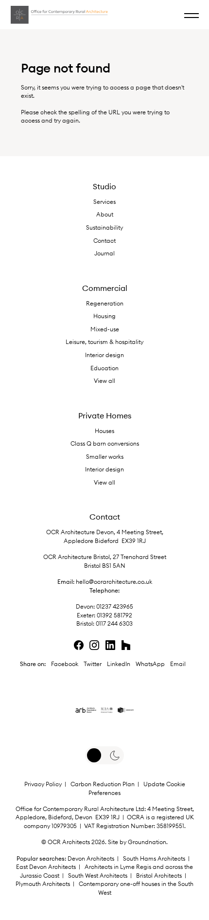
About (104, 214)
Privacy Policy (43, 784)
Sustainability (104, 227)
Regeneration (104, 303)
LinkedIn (118, 663)
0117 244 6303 (114, 623)
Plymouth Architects (43, 883)
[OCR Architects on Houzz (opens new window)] (133, 11)
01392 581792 (114, 615)
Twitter (93, 663)
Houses (104, 430)
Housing (104, 316)
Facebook (64, 663)
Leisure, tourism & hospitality (104, 341)
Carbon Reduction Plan (102, 784)
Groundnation (147, 842)
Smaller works (104, 456)
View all (104, 380)
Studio (104, 186)
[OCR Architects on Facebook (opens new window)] (79, 645)
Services (104, 201)
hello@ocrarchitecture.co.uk (114, 581)
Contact (104, 240)
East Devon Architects (46, 866)
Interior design (104, 355)
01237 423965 (114, 606)
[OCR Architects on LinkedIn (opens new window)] (114, 11)
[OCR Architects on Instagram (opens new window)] (94, 645)
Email (178, 663)
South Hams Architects (154, 858)
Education (104, 368)
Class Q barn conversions (104, 443)
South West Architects (97, 875)
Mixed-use (104, 329)
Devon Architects (91, 858)
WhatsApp (150, 663)
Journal (104, 253)
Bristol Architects (159, 875)
